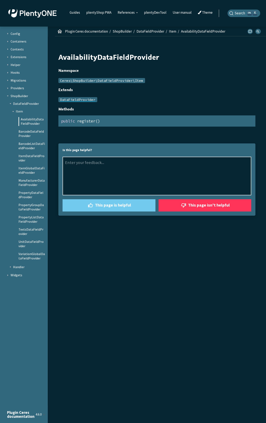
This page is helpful (112, 205)
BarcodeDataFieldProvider (31, 133)
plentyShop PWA (98, 12)
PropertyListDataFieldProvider (31, 219)
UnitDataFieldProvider (31, 244)
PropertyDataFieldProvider (30, 195)
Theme (207, 13)
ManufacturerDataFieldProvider (31, 182)
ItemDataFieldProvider (31, 158)
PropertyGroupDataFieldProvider (31, 207)
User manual (182, 12)
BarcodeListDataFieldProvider (31, 146)
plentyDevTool (155, 12)
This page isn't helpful (208, 205)
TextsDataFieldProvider (30, 231)
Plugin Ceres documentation (86, 31)
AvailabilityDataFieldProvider (32, 121)
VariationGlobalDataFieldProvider (31, 256)
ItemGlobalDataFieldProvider (31, 170)
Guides (75, 12)
